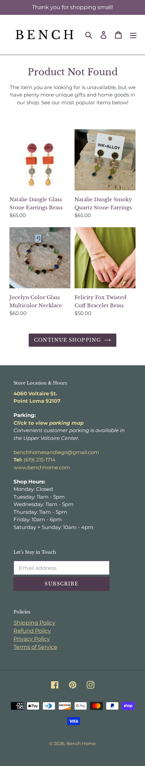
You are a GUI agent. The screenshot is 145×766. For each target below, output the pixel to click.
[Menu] (133, 34)
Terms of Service (35, 647)
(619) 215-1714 (34, 459)
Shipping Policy (34, 622)
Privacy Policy (31, 639)
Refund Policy (32, 631)
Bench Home (81, 743)
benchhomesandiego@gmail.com (56, 452)
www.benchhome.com (41, 467)
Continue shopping (67, 340)
